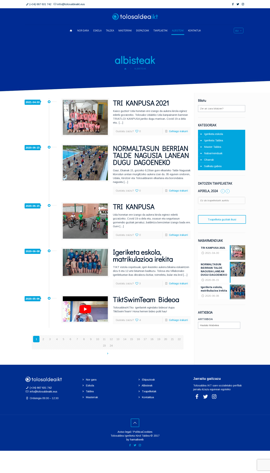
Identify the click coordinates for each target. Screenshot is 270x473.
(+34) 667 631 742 (40, 4)
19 (158, 339)
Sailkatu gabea (213, 166)
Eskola (90, 385)
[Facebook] (233, 4)
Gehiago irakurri (178, 131)
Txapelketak (149, 391)
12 (111, 339)
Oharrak (209, 159)
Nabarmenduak (213, 153)
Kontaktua (148, 397)
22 (179, 339)
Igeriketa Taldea (213, 140)
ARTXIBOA (205, 319)
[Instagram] (243, 4)
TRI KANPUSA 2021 (141, 102)
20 (165, 339)
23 (104, 345)
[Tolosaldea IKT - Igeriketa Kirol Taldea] (135, 16)
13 (117, 339)
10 (97, 339)
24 (111, 345)
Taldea (90, 391)
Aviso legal (124, 431)
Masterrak (92, 397)
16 (138, 339)
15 (131, 339)
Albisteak (147, 385)
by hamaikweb (135, 439)
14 (124, 339)
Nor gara (91, 379)
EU (237, 30)
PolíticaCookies (142, 431)
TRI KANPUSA (133, 206)
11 (104, 339)
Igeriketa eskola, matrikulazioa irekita (143, 255)
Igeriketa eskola (213, 133)
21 (172, 339)
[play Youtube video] (85, 309)
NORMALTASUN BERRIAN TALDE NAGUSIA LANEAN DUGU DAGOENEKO (151, 155)
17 (145, 339)
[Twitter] (238, 4)
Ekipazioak (148, 379)
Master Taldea (212, 146)
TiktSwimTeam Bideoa (146, 299)
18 (151, 339)
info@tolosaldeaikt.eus (71, 4)
